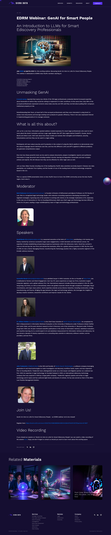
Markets (69, 3)
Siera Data (69, 239)
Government (60, 518)
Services (60, 3)
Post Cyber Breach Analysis (39, 518)
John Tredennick (22, 366)
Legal (58, 516)
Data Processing (36, 519)
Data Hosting (35, 528)
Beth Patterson (21, 193)
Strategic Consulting (37, 516)
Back (20, 12)
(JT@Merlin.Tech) (33, 366)
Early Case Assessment (38, 523)
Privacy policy (78, 521)
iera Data (87, 278)
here (25, 439)
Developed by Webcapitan (95, 531)
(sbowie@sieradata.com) (35, 278)
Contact (98, 3)
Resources (79, 3)
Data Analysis (35, 525)
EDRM (22, 71)
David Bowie (21, 239)
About (87, 3)
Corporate (59, 519)
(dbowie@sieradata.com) (32, 239)
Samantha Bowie (22, 278)
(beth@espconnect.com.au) (35, 193)
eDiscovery (34, 527)
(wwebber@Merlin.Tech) (36, 321)
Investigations (35, 521)
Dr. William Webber (23, 321)
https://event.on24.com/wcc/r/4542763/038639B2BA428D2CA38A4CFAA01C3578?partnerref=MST (57, 423)
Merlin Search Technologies (72, 321)
